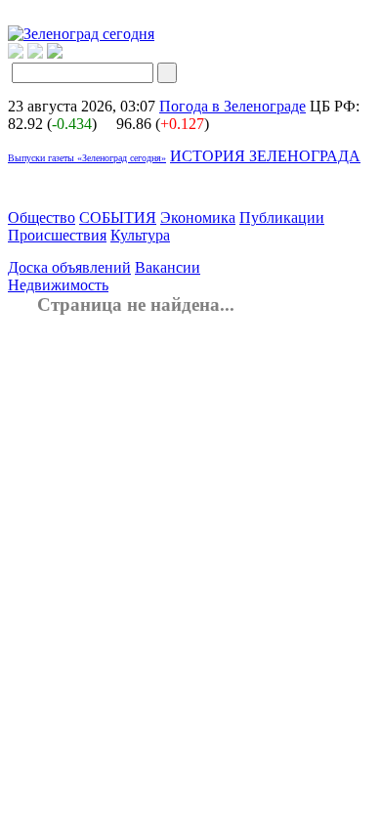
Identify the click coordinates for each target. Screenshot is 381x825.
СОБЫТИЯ (117, 217)
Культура (140, 235)
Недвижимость (58, 285)
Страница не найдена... (135, 304)
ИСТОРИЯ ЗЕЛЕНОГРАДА (265, 156)
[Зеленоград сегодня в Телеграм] (35, 53)
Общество (41, 217)
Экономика (197, 217)
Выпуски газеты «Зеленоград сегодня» (87, 157)
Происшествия (57, 235)
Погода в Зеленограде (232, 106)
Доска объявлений (69, 267)
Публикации (281, 217)
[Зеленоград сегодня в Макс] (67, 53)
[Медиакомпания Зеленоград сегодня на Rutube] (15, 53)
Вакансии (167, 267)
